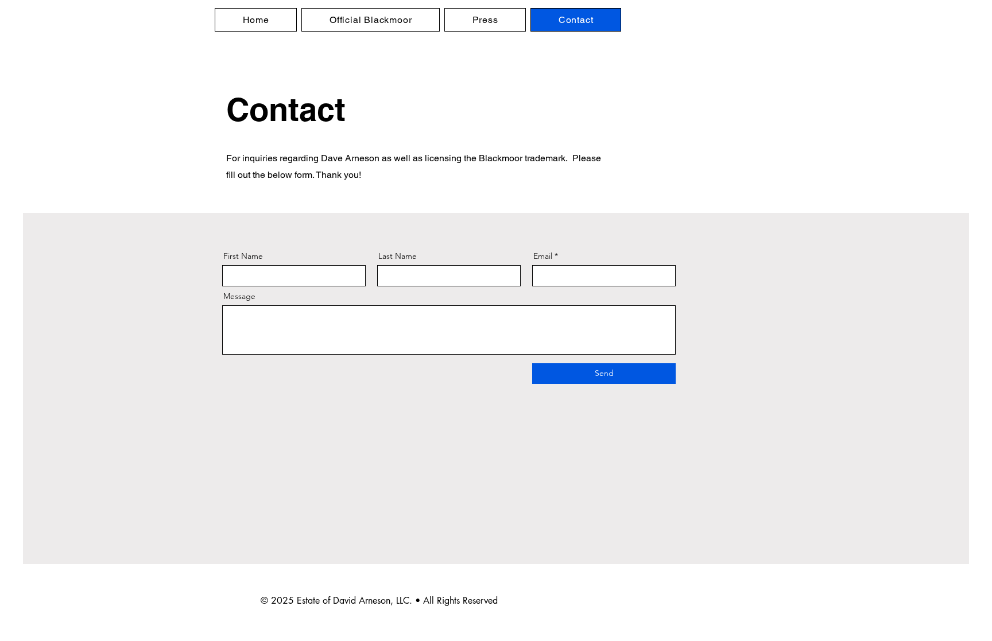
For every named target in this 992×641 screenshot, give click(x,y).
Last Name (397, 256)
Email (542, 256)
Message (239, 296)
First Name (243, 256)
